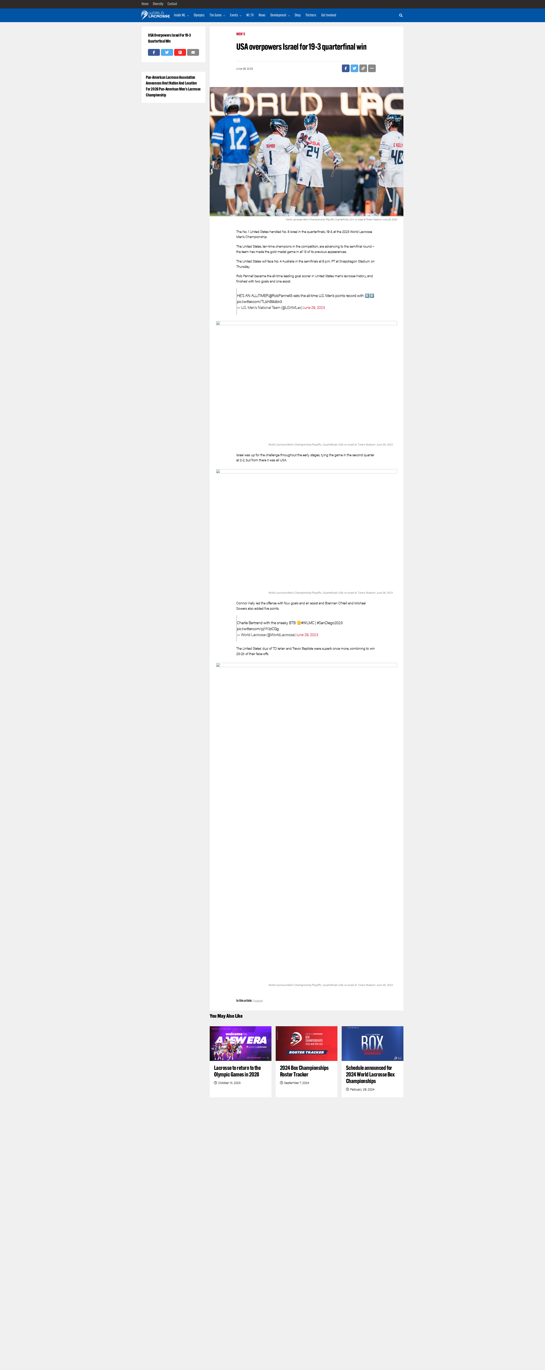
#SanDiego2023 (330, 622)
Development (278, 15)
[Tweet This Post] (167, 52)
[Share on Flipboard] (180, 52)
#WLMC (307, 622)
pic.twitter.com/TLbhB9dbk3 (259, 301)
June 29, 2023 (314, 307)
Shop (298, 15)
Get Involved (328, 15)
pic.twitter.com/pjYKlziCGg (258, 628)
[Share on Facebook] (154, 52)
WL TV (250, 15)
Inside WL (179, 15)
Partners (311, 15)
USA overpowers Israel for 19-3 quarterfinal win (169, 38)
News (262, 15)
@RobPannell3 (281, 295)
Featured (258, 1001)
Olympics (199, 15)
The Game (215, 15)
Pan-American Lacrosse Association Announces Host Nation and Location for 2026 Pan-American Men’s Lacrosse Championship (173, 86)
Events (234, 15)
